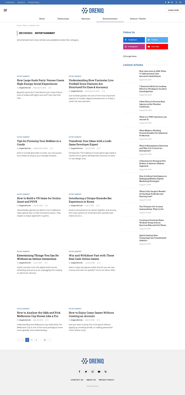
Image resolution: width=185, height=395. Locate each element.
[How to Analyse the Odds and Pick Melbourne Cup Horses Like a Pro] (40, 292)
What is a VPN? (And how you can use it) (153, 118)
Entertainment (110, 18)
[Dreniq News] (92, 10)
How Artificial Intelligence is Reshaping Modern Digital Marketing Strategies (153, 178)
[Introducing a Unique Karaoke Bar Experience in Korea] (92, 177)
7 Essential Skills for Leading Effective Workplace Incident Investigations (153, 89)
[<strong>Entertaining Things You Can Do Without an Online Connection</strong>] (40, 235)
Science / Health (138, 18)
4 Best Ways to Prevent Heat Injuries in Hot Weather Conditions (152, 104)
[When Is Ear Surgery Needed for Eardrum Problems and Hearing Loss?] (130, 194)
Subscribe (173, 10)
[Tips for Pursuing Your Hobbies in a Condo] (40, 120)
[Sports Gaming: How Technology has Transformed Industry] (130, 238)
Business (86, 18)
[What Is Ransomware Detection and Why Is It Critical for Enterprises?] (130, 149)
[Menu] (5, 10)
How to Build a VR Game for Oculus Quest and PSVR (39, 200)
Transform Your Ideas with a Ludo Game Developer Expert (90, 142)
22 (45, 340)
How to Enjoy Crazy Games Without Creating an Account (91, 314)
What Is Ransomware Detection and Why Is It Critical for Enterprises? (153, 148)
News (42, 18)
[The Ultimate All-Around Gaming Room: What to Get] (130, 210)
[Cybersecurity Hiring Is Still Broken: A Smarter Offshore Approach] (130, 164)
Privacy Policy (33, 2)
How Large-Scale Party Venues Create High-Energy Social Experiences (40, 82)
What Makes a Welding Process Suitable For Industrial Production (153, 133)
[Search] (180, 2)
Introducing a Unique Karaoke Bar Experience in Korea (90, 200)
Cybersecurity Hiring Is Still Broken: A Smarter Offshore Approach (152, 163)
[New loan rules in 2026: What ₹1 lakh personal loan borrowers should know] (130, 74)
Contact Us (9, 2)
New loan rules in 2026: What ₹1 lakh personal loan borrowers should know (152, 73)
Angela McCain (25, 88)
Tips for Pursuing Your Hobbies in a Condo (39, 142)
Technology (63, 18)
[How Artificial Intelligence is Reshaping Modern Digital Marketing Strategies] (130, 179)
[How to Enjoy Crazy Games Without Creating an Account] (92, 292)
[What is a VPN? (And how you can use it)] (130, 120)
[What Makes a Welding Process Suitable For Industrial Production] (130, 134)
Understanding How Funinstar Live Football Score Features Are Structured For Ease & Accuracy (91, 84)
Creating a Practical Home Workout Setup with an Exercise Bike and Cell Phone (152, 222)
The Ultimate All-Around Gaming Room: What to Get (151, 207)
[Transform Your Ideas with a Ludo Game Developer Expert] (92, 120)
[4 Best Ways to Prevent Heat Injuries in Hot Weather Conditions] (130, 105)
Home (19, 25)
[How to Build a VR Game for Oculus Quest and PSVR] (40, 177)
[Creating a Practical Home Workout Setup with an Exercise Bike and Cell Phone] (130, 223)
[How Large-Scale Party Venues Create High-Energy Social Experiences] (40, 60)
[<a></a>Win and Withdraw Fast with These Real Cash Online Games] (92, 235)
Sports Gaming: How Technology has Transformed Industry (152, 238)
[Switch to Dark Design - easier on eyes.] (176, 2)
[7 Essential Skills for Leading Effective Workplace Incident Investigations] (130, 89)
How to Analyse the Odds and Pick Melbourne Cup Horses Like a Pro (39, 314)
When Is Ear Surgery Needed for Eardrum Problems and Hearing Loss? (152, 194)
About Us (21, 2)
